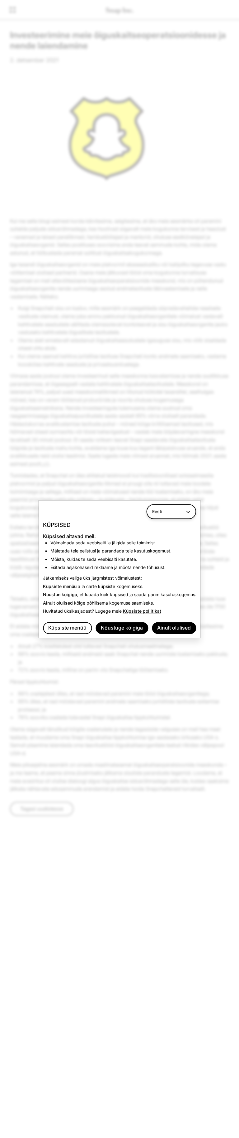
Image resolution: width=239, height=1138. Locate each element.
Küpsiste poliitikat (142, 611)
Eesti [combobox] (157, 511)
